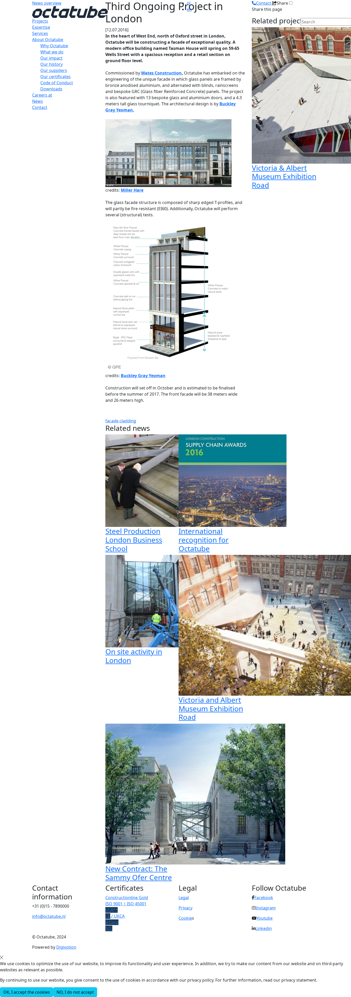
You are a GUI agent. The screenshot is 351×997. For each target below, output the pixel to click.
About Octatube (47, 39)
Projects (40, 21)
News (37, 101)
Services (40, 33)
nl (188, 3)
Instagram (265, 908)
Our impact (51, 58)
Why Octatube (54, 46)
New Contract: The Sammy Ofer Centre (138, 873)
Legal (184, 897)
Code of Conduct (56, 83)
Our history (51, 64)
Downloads (51, 89)
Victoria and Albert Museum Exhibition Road (211, 708)
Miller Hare (132, 190)
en (189, 9)
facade (112, 421)
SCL (108, 928)
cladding (127, 421)
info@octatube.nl (49, 916)
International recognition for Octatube (204, 539)
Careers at (42, 95)
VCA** (111, 910)
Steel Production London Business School (133, 539)
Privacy (185, 908)
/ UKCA (115, 916)
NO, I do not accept (75, 992)
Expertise (41, 27)
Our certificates (55, 76)
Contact (39, 107)
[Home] (70, 11)
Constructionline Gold (126, 897)
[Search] (304, 30)
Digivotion (66, 947)
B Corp (111, 922)
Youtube (264, 918)
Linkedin (263, 928)
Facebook (263, 897)
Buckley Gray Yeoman (143, 375)
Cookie (185, 918)
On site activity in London (133, 656)
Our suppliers (53, 70)
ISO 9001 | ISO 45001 (125, 904)
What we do (51, 52)
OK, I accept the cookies (26, 992)
